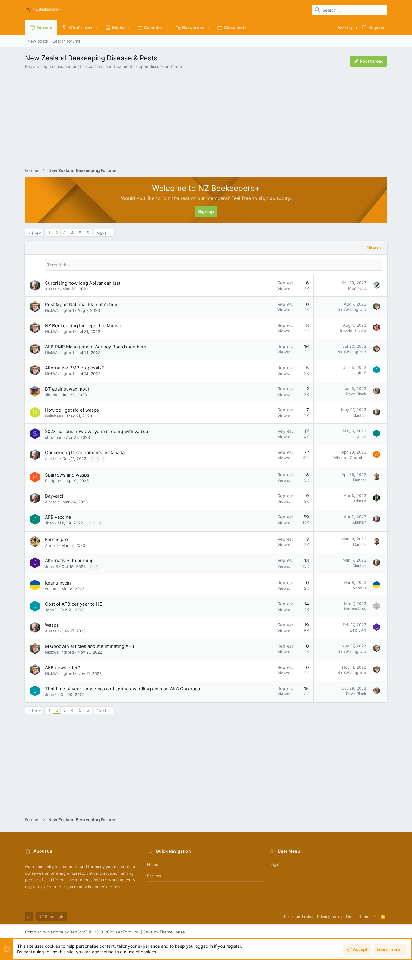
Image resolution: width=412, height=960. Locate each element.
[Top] (375, 916)
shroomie (53, 437)
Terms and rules (298, 916)
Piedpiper (54, 480)
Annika (51, 545)
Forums (154, 875)
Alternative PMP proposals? (74, 368)
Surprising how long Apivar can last (82, 283)
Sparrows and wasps (67, 475)
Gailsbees (54, 415)
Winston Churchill (349, 457)
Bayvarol (54, 496)
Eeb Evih (358, 630)
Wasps (52, 625)
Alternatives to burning (69, 560)
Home (152, 864)
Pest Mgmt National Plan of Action (81, 304)
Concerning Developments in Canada (85, 452)
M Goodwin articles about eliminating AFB (89, 646)
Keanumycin (58, 583)
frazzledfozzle (353, 330)
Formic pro (56, 539)
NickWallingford (59, 310)
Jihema (51, 394)
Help (350, 916)
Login (274, 864)
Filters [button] (373, 248)
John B (51, 566)
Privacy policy (329, 916)
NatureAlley (355, 609)
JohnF (360, 372)
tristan (360, 501)
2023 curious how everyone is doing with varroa (96, 431)
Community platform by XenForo (82, 932)
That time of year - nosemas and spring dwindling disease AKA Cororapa (122, 689)
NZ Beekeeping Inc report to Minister (84, 325)
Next (101, 233)
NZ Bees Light (51, 916)
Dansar (359, 479)
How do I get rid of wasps (72, 410)
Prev (36, 233)
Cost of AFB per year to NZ (73, 604)
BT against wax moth (67, 389)
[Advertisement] (206, 116)
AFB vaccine (58, 517)
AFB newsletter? (62, 667)
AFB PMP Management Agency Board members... (97, 347)
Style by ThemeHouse (164, 932)
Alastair (52, 289)
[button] (96, 27)
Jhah (361, 436)
